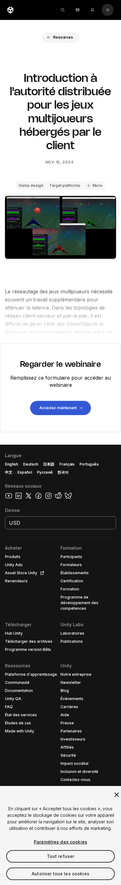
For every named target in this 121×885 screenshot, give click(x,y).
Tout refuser (60, 856)
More (97, 185)
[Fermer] (116, 795)
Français (67, 464)
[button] (60, 37)
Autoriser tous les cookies (60, 873)
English (11, 464)
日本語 (48, 464)
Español (24, 472)
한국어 (63, 472)
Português (89, 464)
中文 (8, 472)
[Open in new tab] (41, 572)
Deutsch (30, 464)
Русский (44, 472)
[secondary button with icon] (108, 10)
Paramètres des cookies (60, 842)
